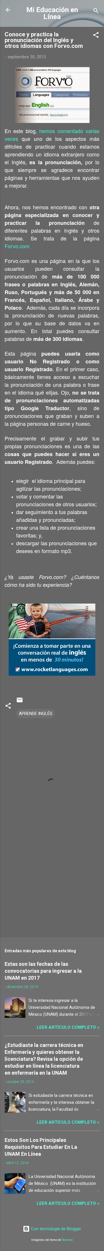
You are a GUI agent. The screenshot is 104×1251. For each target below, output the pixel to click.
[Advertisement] (52, 892)
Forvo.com (17, 246)
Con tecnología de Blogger (55, 1228)
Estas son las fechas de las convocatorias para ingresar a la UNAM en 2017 (43, 971)
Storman (67, 1240)
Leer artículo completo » (68, 1027)
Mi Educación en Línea (52, 13)
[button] (95, 35)
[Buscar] (95, 11)
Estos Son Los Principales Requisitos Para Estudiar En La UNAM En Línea (41, 1147)
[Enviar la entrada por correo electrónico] (19, 702)
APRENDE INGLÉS (35, 713)
